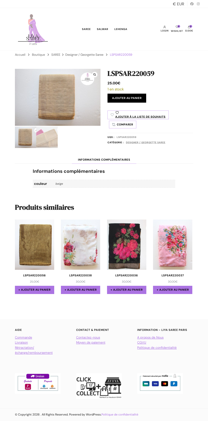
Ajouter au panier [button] (36, 290)
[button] (94, 74)
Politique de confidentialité (157, 347)
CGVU (141, 342)
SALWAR (102, 29)
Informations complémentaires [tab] (104, 160)
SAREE (86, 29)
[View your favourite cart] (177, 28)
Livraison (21, 342)
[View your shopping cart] (189, 28)
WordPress (93, 414)
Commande (23, 337)
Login (165, 30)
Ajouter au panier (127, 98)
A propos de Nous (150, 337)
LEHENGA (120, 29)
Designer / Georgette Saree (145, 142)
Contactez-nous (88, 337)
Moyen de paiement (90, 342)
